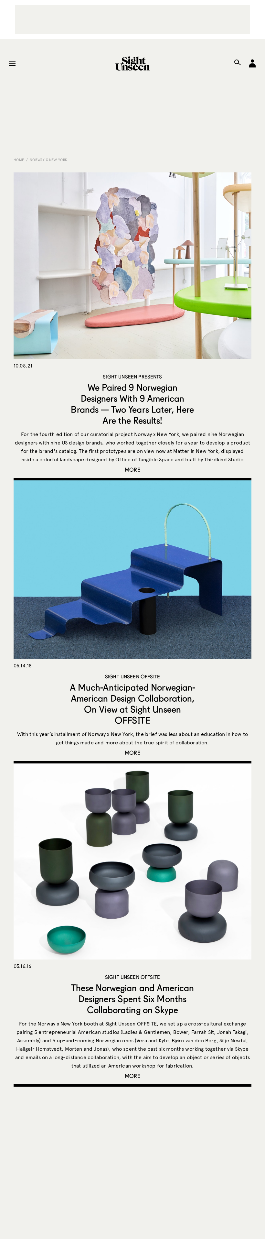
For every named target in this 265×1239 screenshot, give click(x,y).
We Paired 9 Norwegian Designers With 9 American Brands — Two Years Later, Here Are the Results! (132, 404)
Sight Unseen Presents (132, 376)
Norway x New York (49, 160)
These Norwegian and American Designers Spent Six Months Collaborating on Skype (132, 998)
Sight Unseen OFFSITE (132, 676)
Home (19, 160)
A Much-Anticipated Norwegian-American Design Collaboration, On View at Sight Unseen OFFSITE (132, 704)
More (132, 469)
